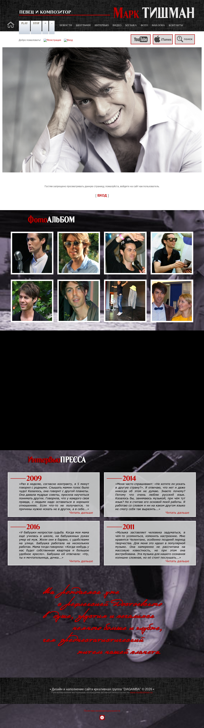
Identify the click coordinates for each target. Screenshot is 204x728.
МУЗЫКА (131, 25)
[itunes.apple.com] (163, 43)
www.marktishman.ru (141, 692)
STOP (36, 23)
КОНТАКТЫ (176, 25)
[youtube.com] (141, 43)
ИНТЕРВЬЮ (102, 25)
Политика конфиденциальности (102, 710)
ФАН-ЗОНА (158, 25)
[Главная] (10, 27)
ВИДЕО (117, 25)
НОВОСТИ (66, 25)
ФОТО (144, 25)
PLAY (24, 23)
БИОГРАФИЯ (83, 25)
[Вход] (68, 40)
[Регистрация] (52, 40)
